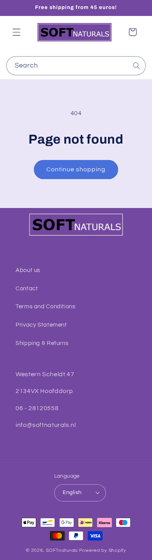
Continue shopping (76, 169)
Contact (27, 289)
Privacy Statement (41, 325)
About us (28, 270)
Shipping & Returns (42, 343)
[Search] (136, 66)
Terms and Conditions (46, 306)
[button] (16, 32)
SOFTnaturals (62, 550)
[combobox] (76, 66)
